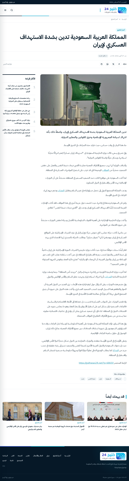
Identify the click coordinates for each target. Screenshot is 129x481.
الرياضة (5, 455)
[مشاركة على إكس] (113, 64)
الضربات (108, 276)
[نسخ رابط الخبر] (101, 64)
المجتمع (20, 460)
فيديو (4, 460)
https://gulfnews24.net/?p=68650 (96, 363)
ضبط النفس (91, 379)
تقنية (11, 460)
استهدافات (118, 379)
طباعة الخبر (7, 64)
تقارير (28, 455)
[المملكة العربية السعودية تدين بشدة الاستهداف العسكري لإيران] (124, 379)
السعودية (108, 379)
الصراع (116, 350)
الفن (12, 455)
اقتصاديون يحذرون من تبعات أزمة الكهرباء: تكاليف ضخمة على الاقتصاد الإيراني (18, 89)
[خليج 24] (113, 10)
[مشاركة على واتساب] (107, 64)
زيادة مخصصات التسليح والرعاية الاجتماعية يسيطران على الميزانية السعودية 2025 (19, 101)
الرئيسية (124, 19)
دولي (48, 455)
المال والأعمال (38, 455)
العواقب (105, 170)
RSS (4, 466)
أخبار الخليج (114, 19)
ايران (100, 379)
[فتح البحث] (11, 10)
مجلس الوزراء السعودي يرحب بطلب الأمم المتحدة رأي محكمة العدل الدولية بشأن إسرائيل (16, 133)
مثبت (82, 379)
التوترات (61, 190)
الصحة (20, 455)
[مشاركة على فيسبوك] (119, 64)
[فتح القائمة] (5, 10)
